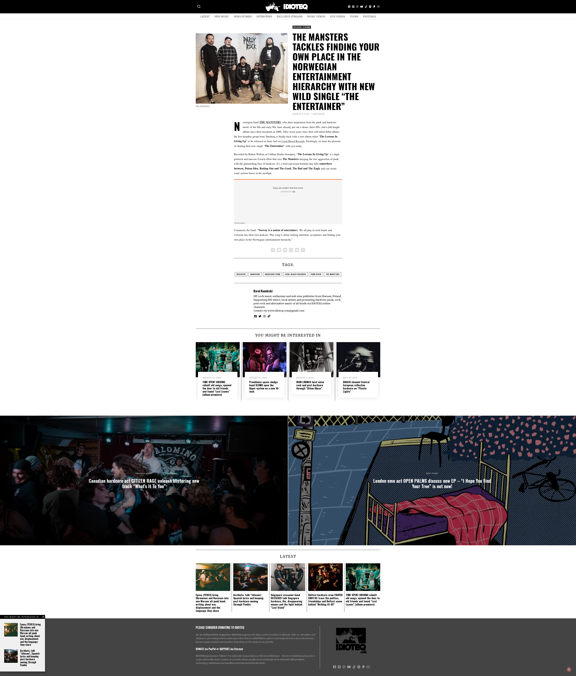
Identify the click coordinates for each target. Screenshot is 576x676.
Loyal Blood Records (293, 141)
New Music (221, 16)
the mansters (333, 274)
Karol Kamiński (263, 291)
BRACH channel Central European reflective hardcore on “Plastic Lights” (356, 386)
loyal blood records (295, 274)
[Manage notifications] (569, 669)
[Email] (378, 6)
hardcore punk (272, 274)
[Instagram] (357, 6)
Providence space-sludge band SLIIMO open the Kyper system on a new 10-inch (264, 386)
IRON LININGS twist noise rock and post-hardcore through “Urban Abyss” (310, 385)
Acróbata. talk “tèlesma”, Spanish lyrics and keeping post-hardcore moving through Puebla (29, 658)
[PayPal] (374, 6)
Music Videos (316, 16)
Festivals (369, 16)
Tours (354, 16)
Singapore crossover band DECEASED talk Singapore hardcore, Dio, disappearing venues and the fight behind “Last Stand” (286, 601)
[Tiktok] (366, 6)
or (217, 649)
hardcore (255, 274)
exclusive (241, 274)
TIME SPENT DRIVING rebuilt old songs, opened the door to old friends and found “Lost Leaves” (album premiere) (216, 388)
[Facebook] (349, 6)
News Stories (243, 16)
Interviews (264, 16)
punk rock (316, 274)
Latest (205, 16)
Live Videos (337, 16)
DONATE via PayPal (206, 649)
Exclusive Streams (290, 16)
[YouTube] (362, 6)
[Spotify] (370, 6)
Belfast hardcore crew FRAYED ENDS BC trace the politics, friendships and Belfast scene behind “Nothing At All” (325, 599)
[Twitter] (353, 6)
